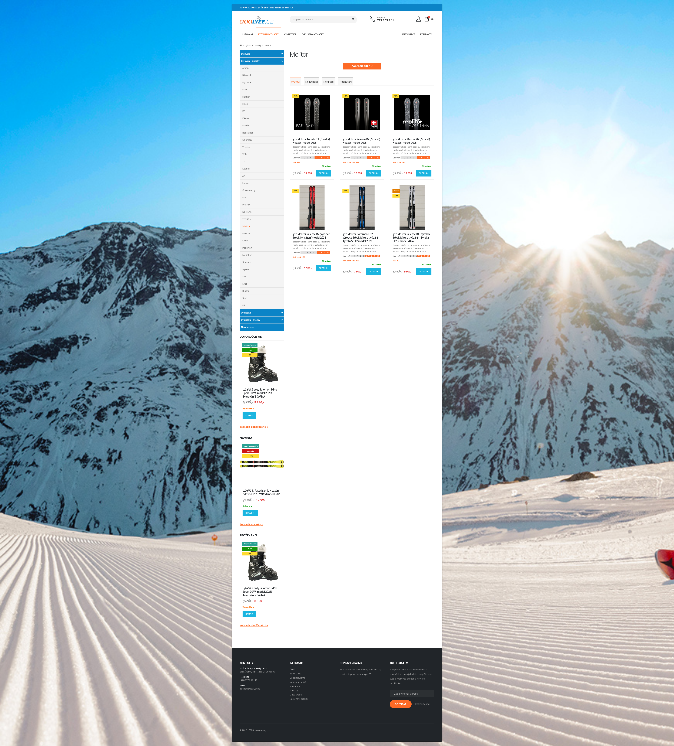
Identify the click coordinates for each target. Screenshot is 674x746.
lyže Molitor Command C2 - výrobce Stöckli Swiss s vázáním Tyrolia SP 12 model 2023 (361, 237)
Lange (245, 183)
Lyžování (245, 53)
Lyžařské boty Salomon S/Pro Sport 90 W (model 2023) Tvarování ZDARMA (260, 393)
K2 (243, 111)
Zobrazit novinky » (251, 524)
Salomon (247, 139)
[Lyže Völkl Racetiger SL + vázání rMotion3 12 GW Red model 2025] (262, 464)
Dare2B (246, 233)
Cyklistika (246, 312)
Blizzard (246, 75)
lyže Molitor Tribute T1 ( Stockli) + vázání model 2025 (311, 141)
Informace (295, 686)
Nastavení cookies (299, 698)
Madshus (247, 255)
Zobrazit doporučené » (254, 426)
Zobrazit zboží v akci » (254, 625)
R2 (243, 305)
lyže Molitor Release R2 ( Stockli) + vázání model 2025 (361, 141)
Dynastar (247, 82)
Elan (244, 89)
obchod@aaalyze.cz (250, 688)
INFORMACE (408, 34)
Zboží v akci (295, 673)
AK (243, 175)
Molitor (246, 226)
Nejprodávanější (298, 682)
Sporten (246, 262)
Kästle (245, 118)
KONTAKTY (426, 34)
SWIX (245, 276)
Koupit (249, 415)
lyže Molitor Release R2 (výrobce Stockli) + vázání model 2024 (311, 235)
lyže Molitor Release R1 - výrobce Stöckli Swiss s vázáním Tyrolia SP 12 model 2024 (412, 237)
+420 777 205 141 (248, 680)
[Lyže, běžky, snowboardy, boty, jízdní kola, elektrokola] (257, 19)
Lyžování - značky (250, 60)
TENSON (246, 219)
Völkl (244, 154)
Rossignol (247, 132)
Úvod (292, 669)
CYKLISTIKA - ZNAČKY (313, 34)
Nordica (246, 125)
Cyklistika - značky (250, 319)
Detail (249, 513)
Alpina (245, 269)
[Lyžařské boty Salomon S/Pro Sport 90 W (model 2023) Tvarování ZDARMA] (262, 363)
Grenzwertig (248, 190)
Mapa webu (296, 694)
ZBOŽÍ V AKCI (248, 535)
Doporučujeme (297, 677)
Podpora (381, 17)
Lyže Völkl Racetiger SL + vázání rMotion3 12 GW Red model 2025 (262, 492)
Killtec (245, 240)
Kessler (246, 168)
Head (245, 103)
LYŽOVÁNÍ (247, 34)
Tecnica (246, 147)
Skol (244, 283)
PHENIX (246, 204)
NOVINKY (246, 438)
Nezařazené (247, 327)
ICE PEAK (246, 211)
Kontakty (294, 690)
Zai (244, 161)
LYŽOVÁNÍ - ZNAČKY (268, 34)
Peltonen (247, 247)
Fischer (246, 96)
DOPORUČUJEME (251, 337)
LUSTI (245, 197)
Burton (246, 290)
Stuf (244, 298)
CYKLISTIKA (290, 34)
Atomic (245, 67)
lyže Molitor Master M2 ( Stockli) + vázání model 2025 (411, 141)
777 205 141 (385, 20)
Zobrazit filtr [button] (361, 66)
